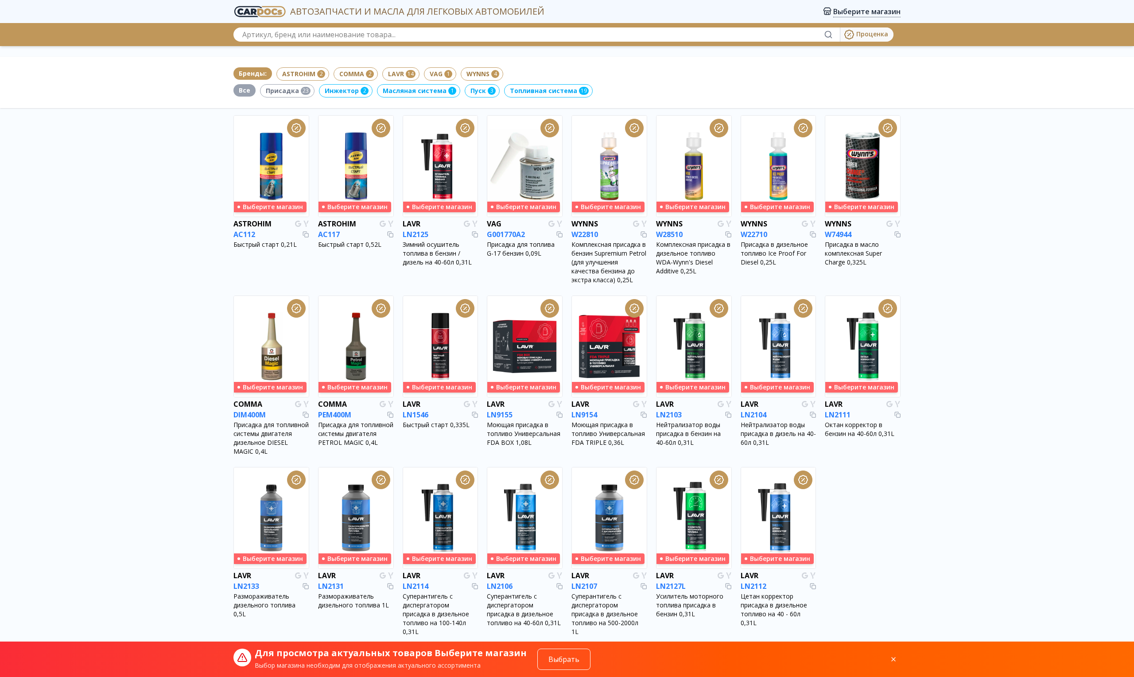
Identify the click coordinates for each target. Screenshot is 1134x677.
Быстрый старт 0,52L (349, 244)
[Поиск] (832, 34)
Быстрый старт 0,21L (265, 244)
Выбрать (563, 659)
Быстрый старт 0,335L (436, 424)
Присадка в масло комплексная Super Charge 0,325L (853, 253)
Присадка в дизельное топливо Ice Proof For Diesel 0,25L (774, 253)
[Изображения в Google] (298, 224)
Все (244, 90)
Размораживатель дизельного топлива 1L (353, 600)
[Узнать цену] (296, 128)
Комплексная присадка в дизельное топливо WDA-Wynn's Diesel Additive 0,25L (693, 257)
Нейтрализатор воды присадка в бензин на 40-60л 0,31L (688, 433)
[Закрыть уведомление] (893, 659)
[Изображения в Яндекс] (306, 224)
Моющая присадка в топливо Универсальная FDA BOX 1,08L (523, 433)
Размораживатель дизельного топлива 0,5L (264, 605)
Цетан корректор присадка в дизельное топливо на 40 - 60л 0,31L (774, 609)
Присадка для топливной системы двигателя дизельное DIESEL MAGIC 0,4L (271, 437)
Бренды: (253, 73)
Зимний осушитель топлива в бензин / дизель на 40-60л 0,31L (437, 253)
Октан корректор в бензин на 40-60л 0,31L (859, 429)
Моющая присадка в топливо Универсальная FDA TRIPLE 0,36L (608, 433)
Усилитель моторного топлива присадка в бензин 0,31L (689, 605)
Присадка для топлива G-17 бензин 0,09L (521, 248)
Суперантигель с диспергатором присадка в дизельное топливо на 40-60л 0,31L (524, 609)
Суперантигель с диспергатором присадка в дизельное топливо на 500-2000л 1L (604, 614)
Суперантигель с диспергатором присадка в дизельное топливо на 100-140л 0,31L (436, 614)
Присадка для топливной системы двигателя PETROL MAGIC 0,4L (355, 433)
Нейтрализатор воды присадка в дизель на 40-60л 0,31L (778, 433)
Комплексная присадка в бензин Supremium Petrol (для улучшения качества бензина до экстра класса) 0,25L (608, 262)
